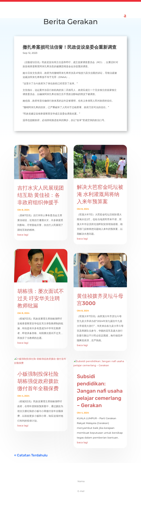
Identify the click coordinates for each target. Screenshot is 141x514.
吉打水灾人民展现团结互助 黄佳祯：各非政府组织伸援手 (40, 195)
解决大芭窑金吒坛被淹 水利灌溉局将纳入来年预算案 (100, 194)
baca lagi (22, 234)
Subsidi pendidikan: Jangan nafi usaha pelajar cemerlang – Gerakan (100, 390)
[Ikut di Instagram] (47, 500)
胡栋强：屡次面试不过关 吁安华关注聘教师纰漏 (40, 298)
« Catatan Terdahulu (30, 455)
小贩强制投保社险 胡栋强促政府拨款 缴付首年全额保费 (38, 381)
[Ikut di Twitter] (39, 500)
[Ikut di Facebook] (32, 500)
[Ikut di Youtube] (55, 500)
